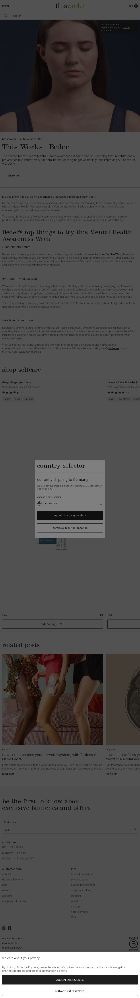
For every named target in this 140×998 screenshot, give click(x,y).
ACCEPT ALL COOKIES (70, 979)
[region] (70, 974)
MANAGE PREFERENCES (70, 991)
